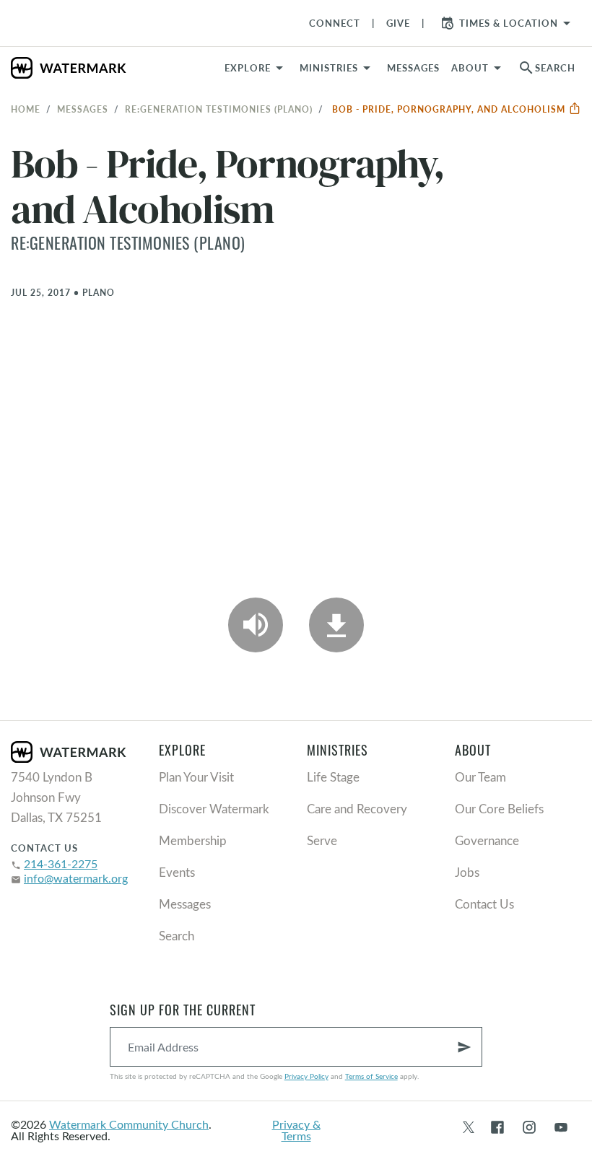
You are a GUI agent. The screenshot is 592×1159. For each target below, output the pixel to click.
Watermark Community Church (129, 1124)
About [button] (470, 67)
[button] (337, 67)
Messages (82, 109)
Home (25, 109)
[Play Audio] (255, 625)
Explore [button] (248, 67)
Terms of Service (371, 1076)
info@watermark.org (76, 877)
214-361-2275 (60, 863)
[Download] (336, 625)
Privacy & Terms (296, 1129)
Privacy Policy (306, 1076)
